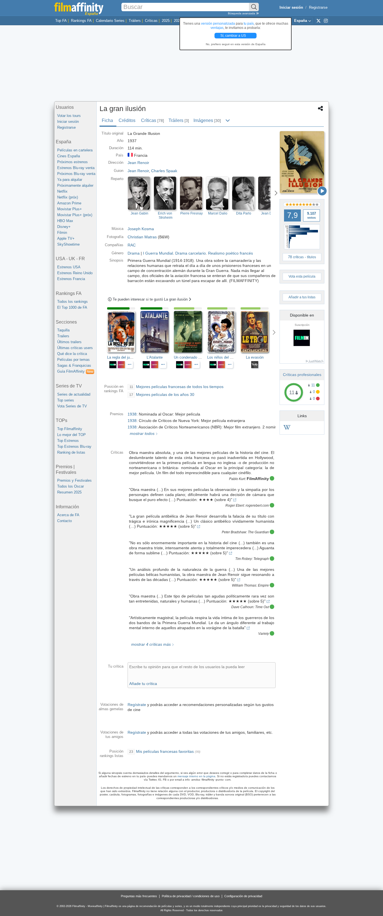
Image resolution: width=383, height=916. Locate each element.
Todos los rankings (72, 301)
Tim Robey (243, 559)
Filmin (62, 232)
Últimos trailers (69, 342)
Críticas (151, 21)
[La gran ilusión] (302, 162)
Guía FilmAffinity (75, 371)
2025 (166, 21)
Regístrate (137, 704)
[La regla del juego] (123, 331)
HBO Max (65, 221)
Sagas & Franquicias (74, 365)
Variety (263, 634)
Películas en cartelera (75, 150)
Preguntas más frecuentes (139, 896)
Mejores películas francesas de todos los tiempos (179, 386)
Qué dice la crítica (72, 354)
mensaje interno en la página (196, 776)
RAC (132, 245)
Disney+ (64, 227)
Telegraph (261, 559)
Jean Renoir (138, 171)
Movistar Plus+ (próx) (74, 215)
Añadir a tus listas (302, 297)
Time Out (262, 607)
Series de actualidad (73, 394)
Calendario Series (110, 21)
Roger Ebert (234, 505)
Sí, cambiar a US (233, 36)
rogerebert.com (257, 505)
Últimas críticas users (75, 348)
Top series (65, 400)
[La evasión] (257, 331)
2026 (178, 21)
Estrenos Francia (71, 279)
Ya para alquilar (69, 179)
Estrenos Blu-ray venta (75, 168)
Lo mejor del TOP (71, 435)
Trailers (63, 336)
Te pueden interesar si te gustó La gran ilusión (151, 299)
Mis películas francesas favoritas (165, 751)
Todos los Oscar (70, 486)
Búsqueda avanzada (242, 13)
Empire (263, 585)
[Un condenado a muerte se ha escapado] (190, 331)
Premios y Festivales (74, 480)
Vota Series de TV (72, 406)
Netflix (62, 191)
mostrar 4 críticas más (150, 644)
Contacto (64, 521)
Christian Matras (142, 237)
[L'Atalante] (157, 331)
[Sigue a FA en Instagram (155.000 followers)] (326, 20)
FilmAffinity (258, 478)
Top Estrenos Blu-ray (74, 446)
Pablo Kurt (237, 479)
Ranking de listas (71, 452)
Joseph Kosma (141, 229)
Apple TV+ (66, 238)
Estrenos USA (68, 267)
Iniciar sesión (68, 121)
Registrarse (318, 7)
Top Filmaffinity (69, 429)
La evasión (255, 357)
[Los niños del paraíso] (224, 331)
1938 (132, 414)
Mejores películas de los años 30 (165, 394)
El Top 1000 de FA (72, 307)
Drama (134, 253)
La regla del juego (121, 357)
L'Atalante (155, 357)
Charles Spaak (164, 171)
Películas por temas (73, 359)
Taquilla (63, 330)
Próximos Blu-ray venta (76, 174)
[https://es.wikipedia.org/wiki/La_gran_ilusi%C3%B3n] (286, 428)
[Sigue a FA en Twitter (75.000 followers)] (318, 20)
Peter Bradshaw (234, 532)
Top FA (61, 21)
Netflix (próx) (67, 197)
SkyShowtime (68, 244)
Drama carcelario (190, 253)
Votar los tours (69, 116)
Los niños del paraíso (224, 357)
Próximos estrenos (72, 162)
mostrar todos (142, 433)
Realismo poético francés (230, 253)
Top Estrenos (68, 441)
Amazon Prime (69, 203)
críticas (298, 257)
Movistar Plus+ (69, 209)
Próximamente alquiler (75, 185)
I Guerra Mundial (158, 253)
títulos (311, 257)
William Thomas (244, 585)
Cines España (68, 156)
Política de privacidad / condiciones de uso (191, 896)
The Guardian (258, 532)
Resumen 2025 (69, 492)
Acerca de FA (68, 515)
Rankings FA (81, 21)
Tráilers (135, 21)
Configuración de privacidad (243, 896)
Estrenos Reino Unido (75, 273)
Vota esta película (302, 276)
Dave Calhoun (242, 607)
